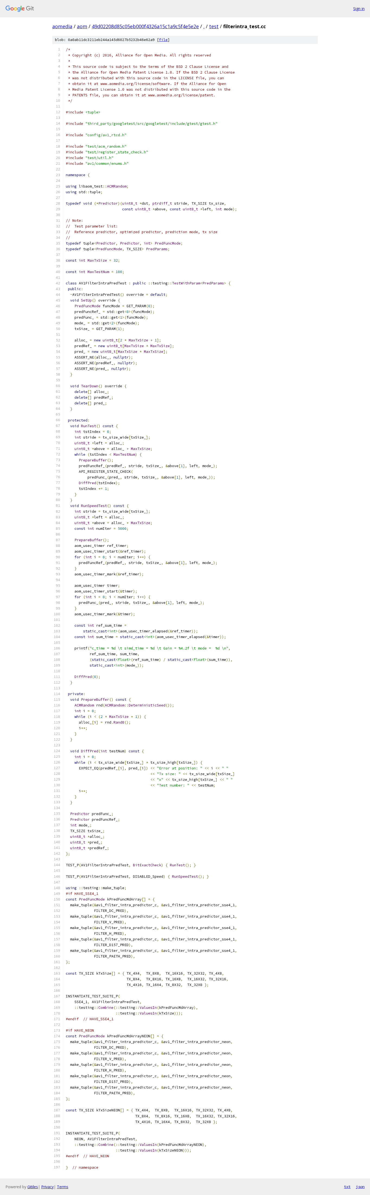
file (163, 39)
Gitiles (32, 1186)
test (214, 26)
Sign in (359, 8)
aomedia (62, 26)
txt (347, 1186)
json (360, 1186)
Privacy (47, 1186)
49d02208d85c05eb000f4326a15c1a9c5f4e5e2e (145, 26)
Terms (62, 1186)
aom (82, 26)
